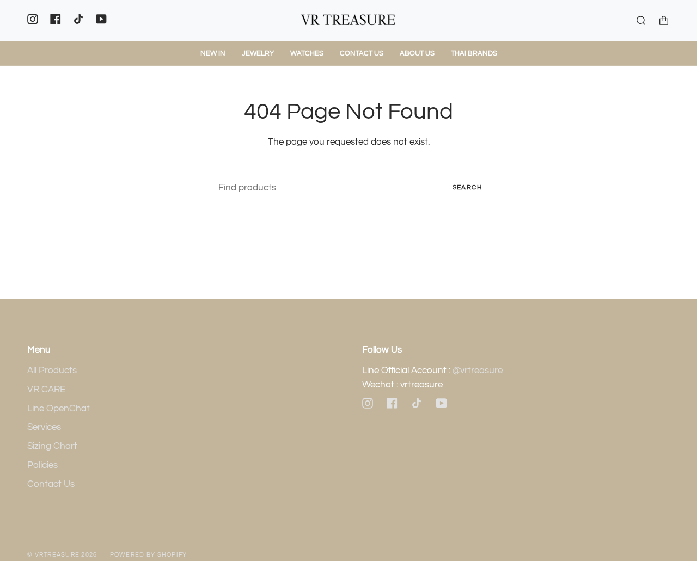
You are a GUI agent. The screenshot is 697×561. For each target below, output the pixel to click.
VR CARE (46, 389)
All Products (52, 370)
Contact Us (51, 484)
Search (467, 187)
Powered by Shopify (148, 555)
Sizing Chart (52, 446)
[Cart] (663, 20)
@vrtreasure (478, 370)
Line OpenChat (58, 409)
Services (44, 427)
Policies (42, 465)
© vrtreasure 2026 (62, 555)
